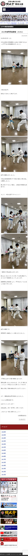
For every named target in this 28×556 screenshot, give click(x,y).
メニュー (8, 10)
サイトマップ (13, 554)
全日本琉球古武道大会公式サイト (8, 528)
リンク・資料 (18, 554)
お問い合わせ (2, 554)
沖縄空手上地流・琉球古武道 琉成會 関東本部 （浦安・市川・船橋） (12, 4)
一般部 (9, 490)
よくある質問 (7, 554)
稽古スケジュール (8, 497)
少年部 (9, 484)
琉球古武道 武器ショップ (8, 521)
